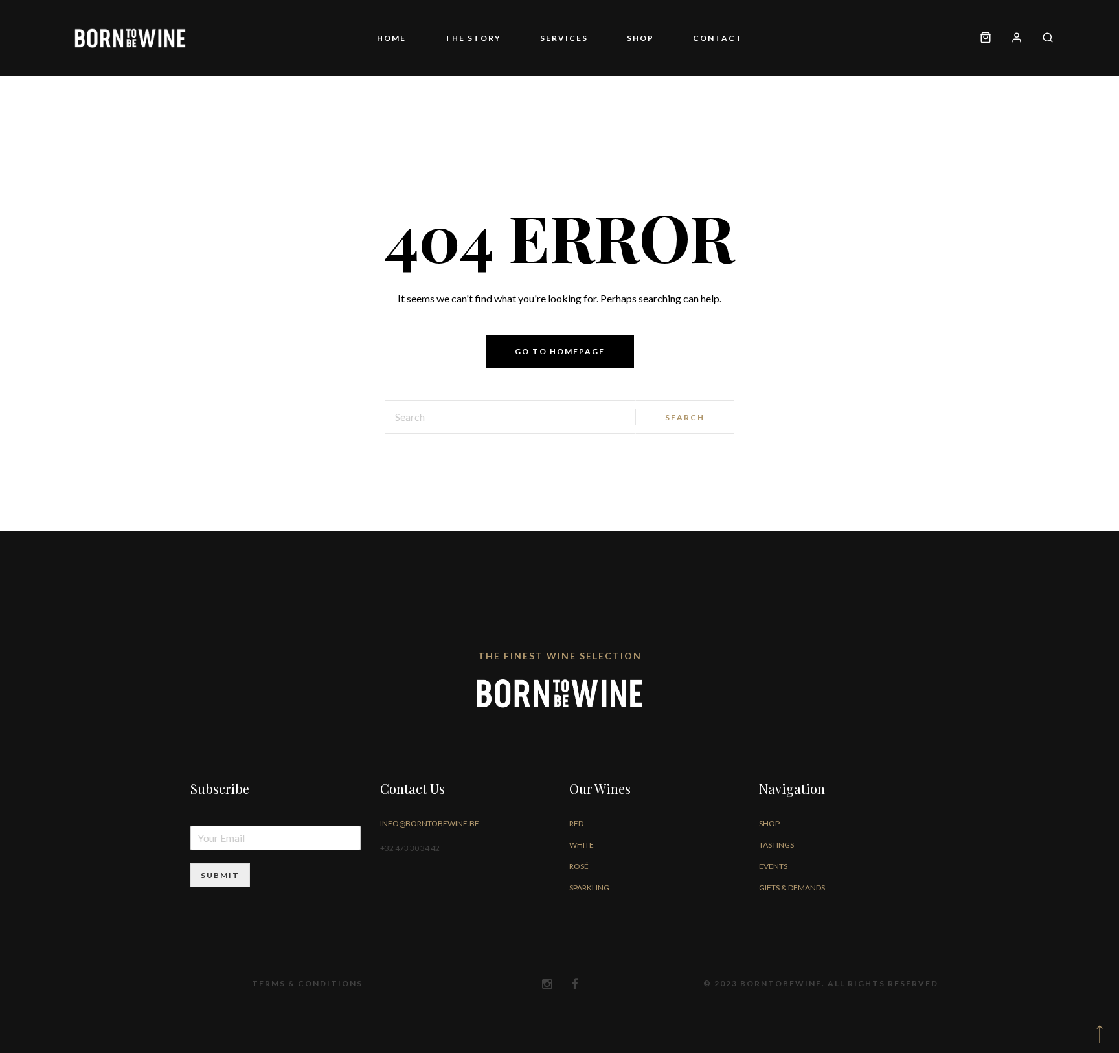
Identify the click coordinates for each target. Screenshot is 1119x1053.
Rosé (579, 866)
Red (576, 823)
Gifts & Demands (792, 887)
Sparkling (589, 887)
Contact (679, 38)
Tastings (776, 845)
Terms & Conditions (307, 983)
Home (430, 38)
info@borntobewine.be (429, 823)
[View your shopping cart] (985, 38)
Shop (621, 38)
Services (564, 38)
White (581, 845)
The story (492, 38)
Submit (220, 875)
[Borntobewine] (130, 38)
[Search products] (1043, 38)
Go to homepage (560, 351)
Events (773, 866)
